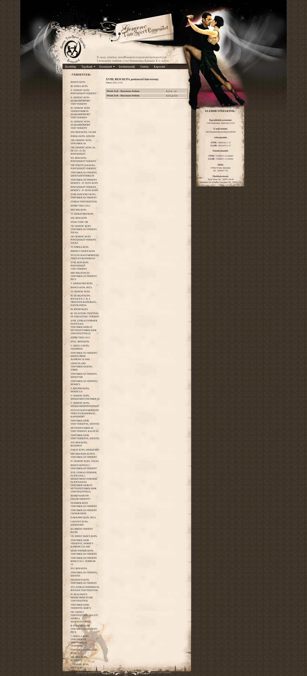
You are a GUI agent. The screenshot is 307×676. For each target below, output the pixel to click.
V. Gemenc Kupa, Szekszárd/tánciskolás (85, 397)
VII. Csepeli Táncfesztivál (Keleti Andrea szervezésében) (84, 616)
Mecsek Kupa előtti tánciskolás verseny (84, 455)
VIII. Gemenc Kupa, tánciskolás (81, 142)
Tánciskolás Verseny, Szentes (84, 574)
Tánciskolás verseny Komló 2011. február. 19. (84, 561)
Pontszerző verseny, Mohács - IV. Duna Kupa (84, 188)
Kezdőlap (70, 66)
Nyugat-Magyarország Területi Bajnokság (85, 256)
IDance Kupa (78, 82)
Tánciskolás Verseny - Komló (84, 651)
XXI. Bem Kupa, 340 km (83, 132)
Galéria (144, 66)
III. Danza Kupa (79, 86)
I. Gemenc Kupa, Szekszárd (80, 666)
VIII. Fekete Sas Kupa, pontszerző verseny (83, 167)
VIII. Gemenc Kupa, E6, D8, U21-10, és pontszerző (83, 150)
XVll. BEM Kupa (80, 341)
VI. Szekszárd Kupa (82, 213)
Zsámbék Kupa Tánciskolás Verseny (84, 504)
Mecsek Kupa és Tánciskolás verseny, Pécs (84, 276)
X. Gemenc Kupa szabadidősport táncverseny (80, 100)
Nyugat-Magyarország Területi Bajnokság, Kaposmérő (85, 413)
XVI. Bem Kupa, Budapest (79, 444)
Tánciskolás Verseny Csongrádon (84, 512)
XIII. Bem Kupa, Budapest (79, 658)
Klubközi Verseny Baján (82, 530)
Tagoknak (87, 66)
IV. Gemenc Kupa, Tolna (85, 461)
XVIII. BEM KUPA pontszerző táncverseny (79, 265)
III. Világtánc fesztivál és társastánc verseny (85, 315)
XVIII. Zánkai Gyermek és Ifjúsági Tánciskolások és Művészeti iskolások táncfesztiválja (84, 327)
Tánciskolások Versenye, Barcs (81, 606)
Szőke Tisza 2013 (80, 205)
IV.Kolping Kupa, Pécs (83, 517)
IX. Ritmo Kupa (79, 309)
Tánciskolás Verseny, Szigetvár (84, 375)
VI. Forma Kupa (79, 247)
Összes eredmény (81, 671)
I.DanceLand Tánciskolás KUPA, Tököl (82, 366)
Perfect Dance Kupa (83, 251)
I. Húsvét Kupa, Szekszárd (79, 523)
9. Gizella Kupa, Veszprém (80, 347)
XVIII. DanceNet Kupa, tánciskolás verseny (84, 196)
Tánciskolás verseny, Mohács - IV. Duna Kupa (84, 181)
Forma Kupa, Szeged (83, 136)
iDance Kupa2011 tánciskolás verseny (84, 466)
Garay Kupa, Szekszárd (85, 449)
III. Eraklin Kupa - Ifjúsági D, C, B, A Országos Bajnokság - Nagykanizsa (84, 300)
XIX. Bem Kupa (79, 217)
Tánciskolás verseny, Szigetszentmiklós (84, 174)
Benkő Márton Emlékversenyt (80, 497)
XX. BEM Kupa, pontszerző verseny (83, 159)
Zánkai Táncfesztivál (84, 201)
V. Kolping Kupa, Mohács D (80, 390)
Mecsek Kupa (78, 209)
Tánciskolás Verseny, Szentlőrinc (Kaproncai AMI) (84, 356)
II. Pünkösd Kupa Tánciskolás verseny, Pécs (84, 629)
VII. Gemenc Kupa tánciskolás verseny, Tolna (84, 229)
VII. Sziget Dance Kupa (84, 536)
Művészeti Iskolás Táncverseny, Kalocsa (85, 429)
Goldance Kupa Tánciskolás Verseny (84, 581)
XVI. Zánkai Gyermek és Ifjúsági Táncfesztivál (85, 588)
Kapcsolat (159, 66)
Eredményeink (127, 66)
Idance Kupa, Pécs (81, 287)
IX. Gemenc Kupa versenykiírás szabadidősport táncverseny (80, 112)
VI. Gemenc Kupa (80, 291)
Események (105, 66)
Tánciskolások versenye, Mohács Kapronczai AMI (82, 543)
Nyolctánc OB (79, 222)
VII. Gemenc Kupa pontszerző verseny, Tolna (83, 239)
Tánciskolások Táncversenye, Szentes (85, 422)
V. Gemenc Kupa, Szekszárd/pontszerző (85, 404)
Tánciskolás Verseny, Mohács (84, 382)
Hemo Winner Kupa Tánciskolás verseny (84, 552)
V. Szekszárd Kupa (82, 283)
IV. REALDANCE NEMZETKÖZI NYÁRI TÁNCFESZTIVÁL (82, 597)
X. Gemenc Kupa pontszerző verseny (83, 92)
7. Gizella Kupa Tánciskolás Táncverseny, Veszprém (80, 640)
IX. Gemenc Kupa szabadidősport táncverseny (80, 124)
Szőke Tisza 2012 (80, 337)
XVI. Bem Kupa (79, 568)
